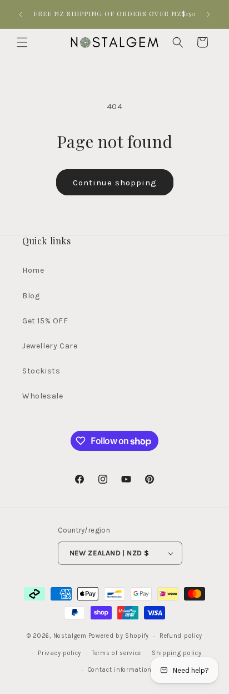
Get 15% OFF (45, 321)
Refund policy (181, 635)
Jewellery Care (49, 346)
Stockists (41, 371)
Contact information (120, 669)
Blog (30, 296)
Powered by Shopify (119, 635)
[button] (22, 42)
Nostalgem (70, 635)
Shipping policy (177, 653)
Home (33, 270)
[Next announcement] (208, 14)
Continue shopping (115, 183)
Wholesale (42, 396)
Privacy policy (59, 653)
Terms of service (116, 653)
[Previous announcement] (20, 14)
